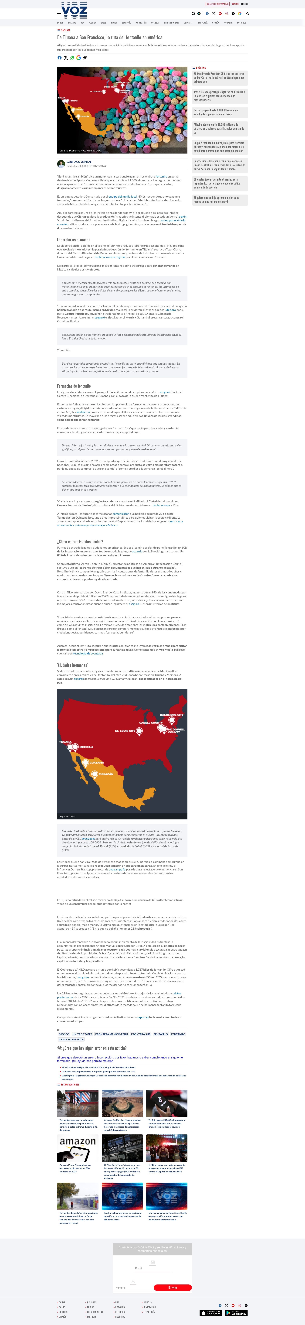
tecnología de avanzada (88, 653)
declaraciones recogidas (110, 257)
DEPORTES (188, 23)
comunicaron (121, 513)
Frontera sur (141, 1034)
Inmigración (141, 23)
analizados (88, 838)
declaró (171, 310)
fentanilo (161, 176)
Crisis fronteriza (71, 1039)
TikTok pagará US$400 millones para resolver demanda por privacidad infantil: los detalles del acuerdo (167, 1123)
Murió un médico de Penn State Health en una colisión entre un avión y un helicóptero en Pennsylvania (168, 1216)
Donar (60, 23)
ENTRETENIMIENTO (171, 23)
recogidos (83, 977)
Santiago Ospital (79, 161)
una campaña (117, 869)
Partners (228, 23)
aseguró (100, 317)
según (183, 216)
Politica (92, 23)
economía (126, 23)
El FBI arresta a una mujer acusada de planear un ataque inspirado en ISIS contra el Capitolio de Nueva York (167, 1168)
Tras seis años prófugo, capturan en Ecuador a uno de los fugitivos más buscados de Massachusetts (219, 96)
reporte (79, 678)
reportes (143, 1017)
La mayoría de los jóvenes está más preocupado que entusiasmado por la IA (98, 1071)
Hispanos (72, 23)
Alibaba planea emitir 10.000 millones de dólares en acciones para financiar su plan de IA (219, 129)
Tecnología (202, 23)
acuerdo (137, 551)
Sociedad (155, 23)
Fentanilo (161, 1034)
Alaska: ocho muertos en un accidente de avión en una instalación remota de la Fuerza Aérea (122, 1216)
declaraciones (161, 505)
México (64, 1034)
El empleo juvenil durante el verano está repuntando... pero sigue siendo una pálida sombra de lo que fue (217, 183)
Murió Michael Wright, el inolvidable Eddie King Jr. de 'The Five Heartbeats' (99, 1067)
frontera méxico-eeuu (111, 1034)
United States (82, 1034)
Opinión (215, 23)
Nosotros (241, 23)
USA (82, 23)
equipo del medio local (123, 196)
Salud (103, 23)
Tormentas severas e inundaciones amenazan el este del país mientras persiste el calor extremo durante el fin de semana (79, 1125)
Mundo (114, 23)
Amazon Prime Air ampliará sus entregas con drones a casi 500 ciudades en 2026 (75, 1168)
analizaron (83, 412)
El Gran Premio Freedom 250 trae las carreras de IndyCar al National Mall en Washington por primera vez (219, 78)
